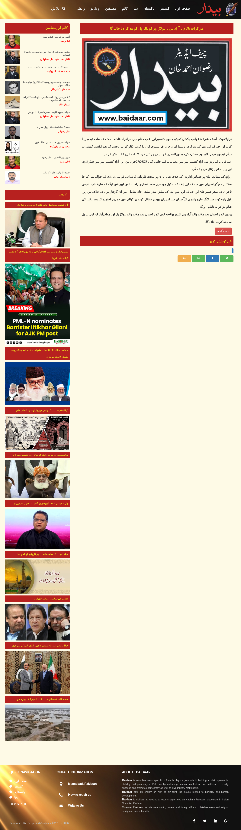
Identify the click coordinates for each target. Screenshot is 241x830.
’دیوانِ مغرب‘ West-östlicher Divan (53, 127)
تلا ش (56, 8)
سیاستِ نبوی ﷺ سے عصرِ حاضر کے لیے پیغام (49, 112)
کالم (125, 8)
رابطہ (81, 8)
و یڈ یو (95, 8)
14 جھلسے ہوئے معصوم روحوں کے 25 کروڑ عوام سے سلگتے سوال (45, 84)
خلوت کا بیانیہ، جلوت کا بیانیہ (56, 172)
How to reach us (79, 794)
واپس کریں (223, 230)
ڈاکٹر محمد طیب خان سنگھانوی (55, 59)
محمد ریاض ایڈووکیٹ (60, 146)
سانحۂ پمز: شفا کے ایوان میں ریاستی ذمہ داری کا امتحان (47, 54)
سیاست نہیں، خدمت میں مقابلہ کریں (52, 142)
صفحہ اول (182, 8)
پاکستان (148, 8)
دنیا (135, 8)
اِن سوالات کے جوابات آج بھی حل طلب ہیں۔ (48, 67)
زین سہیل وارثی (62, 176)
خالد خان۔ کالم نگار (60, 89)
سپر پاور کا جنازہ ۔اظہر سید (56, 157)
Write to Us (76, 805)
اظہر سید (65, 41)
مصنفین (110, 8)
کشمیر (164, 8)
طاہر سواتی (64, 131)
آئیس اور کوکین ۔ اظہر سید (56, 37)
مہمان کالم (64, 104)
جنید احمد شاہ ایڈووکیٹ (58, 71)
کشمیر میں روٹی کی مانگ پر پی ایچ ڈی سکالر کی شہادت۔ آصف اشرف (46, 99)
